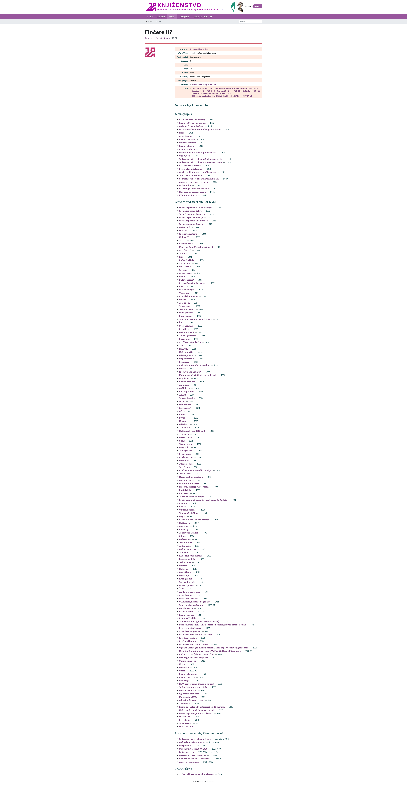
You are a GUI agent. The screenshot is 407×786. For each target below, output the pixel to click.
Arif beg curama (187, 335)
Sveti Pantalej (186, 325)
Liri (181, 256)
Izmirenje (184, 575)
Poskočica (184, 361)
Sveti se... (184, 230)
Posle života (185, 572)
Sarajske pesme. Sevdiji (191, 217)
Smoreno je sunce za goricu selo (195, 319)
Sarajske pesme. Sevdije (191, 224)
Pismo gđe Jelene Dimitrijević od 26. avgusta (202, 706)
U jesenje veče (186, 355)
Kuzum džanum (187, 381)
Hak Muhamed (186, 332)
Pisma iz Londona (188, 674)
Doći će (182, 299)
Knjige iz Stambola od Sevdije (194, 365)
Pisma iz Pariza (187, 677)
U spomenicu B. (187, 358)
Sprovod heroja (187, 582)
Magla (182, 516)
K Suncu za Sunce (188, 195)
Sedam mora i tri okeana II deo (195, 738)
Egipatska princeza (189, 693)
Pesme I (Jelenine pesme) (192, 119)
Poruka (183, 276)
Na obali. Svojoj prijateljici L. (194, 486)
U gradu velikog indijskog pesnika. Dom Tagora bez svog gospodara (213, 647)
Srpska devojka (187, 398)
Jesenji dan (185, 473)
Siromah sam (185, 444)
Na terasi (184, 568)
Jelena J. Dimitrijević (158, 38)
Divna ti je (184, 417)
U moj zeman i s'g (188, 660)
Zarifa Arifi (185, 250)
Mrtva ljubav (185, 437)
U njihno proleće (188, 509)
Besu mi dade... (186, 243)
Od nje (182, 536)
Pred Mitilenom (187, 641)
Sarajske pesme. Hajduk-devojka (195, 207)
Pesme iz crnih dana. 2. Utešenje (195, 634)
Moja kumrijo (186, 352)
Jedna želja (185, 545)
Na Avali (183, 348)
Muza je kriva (186, 312)
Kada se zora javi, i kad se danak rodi (198, 375)
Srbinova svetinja (188, 233)
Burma (182, 414)
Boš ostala (184, 338)
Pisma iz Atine (186, 614)
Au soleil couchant (189, 761)
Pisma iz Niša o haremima (192, 122)
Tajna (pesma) (186, 450)
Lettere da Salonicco (190, 165)
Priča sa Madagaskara (190, 628)
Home (150, 16)
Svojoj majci (185, 306)
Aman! (182, 394)
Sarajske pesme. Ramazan (192, 214)
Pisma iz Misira (187, 149)
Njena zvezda (186, 273)
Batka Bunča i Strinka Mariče (194, 519)
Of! (180, 411)
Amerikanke (185, 595)
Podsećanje (185, 539)
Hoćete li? (184, 421)
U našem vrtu (186, 608)
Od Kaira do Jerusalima (191, 700)
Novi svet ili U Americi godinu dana (197, 152)
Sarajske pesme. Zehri (190, 210)
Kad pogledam (186, 391)
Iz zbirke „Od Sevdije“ (190, 371)
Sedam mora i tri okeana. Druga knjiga (199, 178)
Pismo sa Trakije (187, 618)
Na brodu (184, 667)
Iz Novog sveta (186, 752)
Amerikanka (185, 136)
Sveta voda (184, 716)
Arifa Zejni (185, 263)
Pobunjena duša (187, 559)
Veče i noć (184, 292)
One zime (184, 526)
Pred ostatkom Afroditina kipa (195, 470)
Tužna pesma (185, 463)
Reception (184, 16)
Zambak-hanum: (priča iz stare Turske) (199, 621)
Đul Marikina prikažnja (191, 126)
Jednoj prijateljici (188, 532)
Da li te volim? (186, 279)
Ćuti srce (184, 493)
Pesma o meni (186, 611)
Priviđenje (184, 720)
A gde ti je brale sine (189, 591)
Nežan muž (184, 227)
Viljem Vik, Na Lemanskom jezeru (196, 774)
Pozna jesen (185, 480)
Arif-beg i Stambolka (190, 342)
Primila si (184, 329)
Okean (182, 670)
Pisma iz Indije (186, 145)
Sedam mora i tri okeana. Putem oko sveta (200, 159)
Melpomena (185, 745)
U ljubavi (183, 424)
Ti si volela (184, 427)
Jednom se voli (186, 309)
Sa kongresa (185, 723)
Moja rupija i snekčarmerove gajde (197, 710)
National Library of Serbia (204, 84)
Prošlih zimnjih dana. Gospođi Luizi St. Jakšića (203, 499)
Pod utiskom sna (187, 549)
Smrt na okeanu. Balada (191, 605)
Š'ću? (181, 322)
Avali (182, 345)
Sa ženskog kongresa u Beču (193, 687)
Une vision (184, 155)
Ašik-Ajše (184, 384)
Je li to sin (184, 302)
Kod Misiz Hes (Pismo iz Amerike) (196, 654)
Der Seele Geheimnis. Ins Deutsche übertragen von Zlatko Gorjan (212, 624)
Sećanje (183, 269)
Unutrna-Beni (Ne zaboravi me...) (196, 247)
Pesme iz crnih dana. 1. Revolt (194, 644)
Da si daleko (185, 490)
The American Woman (190, 175)
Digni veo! (184, 378)
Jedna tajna (185, 562)
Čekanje (183, 503)
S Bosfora (184, 434)
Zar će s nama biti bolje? (191, 496)
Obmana (183, 565)
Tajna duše (184, 552)
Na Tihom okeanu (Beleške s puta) (196, 683)
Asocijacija (185, 703)
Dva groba (184, 447)
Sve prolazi (185, 453)
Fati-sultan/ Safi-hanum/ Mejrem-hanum (200, 129)
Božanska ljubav (187, 260)
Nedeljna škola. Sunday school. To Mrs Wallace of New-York (210, 651)
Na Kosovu (184, 522)
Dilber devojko (186, 289)
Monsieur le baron (188, 598)
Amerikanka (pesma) (190, 631)
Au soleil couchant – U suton (193, 182)
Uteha (182, 664)
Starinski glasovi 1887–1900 (193, 748)
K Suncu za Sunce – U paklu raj (194, 758)
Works (172, 16)
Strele (182, 368)
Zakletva (183, 253)
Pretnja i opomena (188, 296)
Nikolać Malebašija (189, 483)
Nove (181, 132)
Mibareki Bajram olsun (191, 476)
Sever (182, 401)
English (257, 6)
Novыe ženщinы (187, 142)
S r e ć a (183, 506)
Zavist (182, 240)
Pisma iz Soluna (187, 139)
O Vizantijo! (185, 266)
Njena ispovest (186, 585)
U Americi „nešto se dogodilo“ (194, 601)
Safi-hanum (185, 404)
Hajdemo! (184, 460)
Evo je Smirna (186, 457)
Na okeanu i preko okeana (192, 191)
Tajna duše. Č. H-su (188, 513)
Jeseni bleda (185, 542)
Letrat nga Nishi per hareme (194, 188)
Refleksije (184, 529)
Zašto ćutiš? (185, 407)
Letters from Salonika (190, 168)
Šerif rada (184, 467)
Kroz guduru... (186, 578)
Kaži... (182, 286)
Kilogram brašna (188, 637)
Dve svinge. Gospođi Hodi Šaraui (196, 713)
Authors (161, 16)
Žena (181, 588)
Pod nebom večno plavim (192, 742)
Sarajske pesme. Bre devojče (193, 220)
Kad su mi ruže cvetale (190, 555)
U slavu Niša (185, 237)
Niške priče (185, 185)
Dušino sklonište (188, 690)
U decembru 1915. (188, 697)
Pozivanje (184, 680)
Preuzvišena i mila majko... (193, 283)
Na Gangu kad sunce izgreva (193, 657)
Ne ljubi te (184, 388)
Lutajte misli (185, 315)
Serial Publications (203, 16)
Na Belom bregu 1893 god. (192, 430)
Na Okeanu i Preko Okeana (192, 755)
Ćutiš (182, 440)
